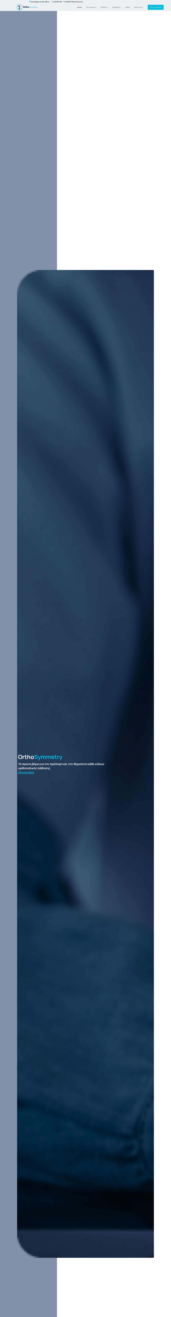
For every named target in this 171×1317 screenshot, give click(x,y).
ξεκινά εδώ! (26, 772)
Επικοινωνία (138, 7)
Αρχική (79, 7)
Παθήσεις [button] (104, 7)
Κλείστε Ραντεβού (156, 7)
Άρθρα (127, 7)
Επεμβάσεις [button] (116, 7)
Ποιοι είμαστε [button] (90, 7)
